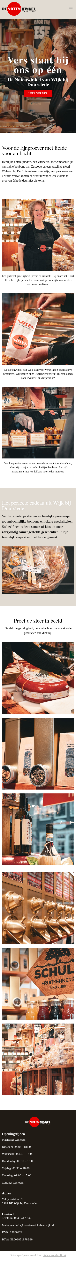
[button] (70, 9)
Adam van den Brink (54, 1255)
